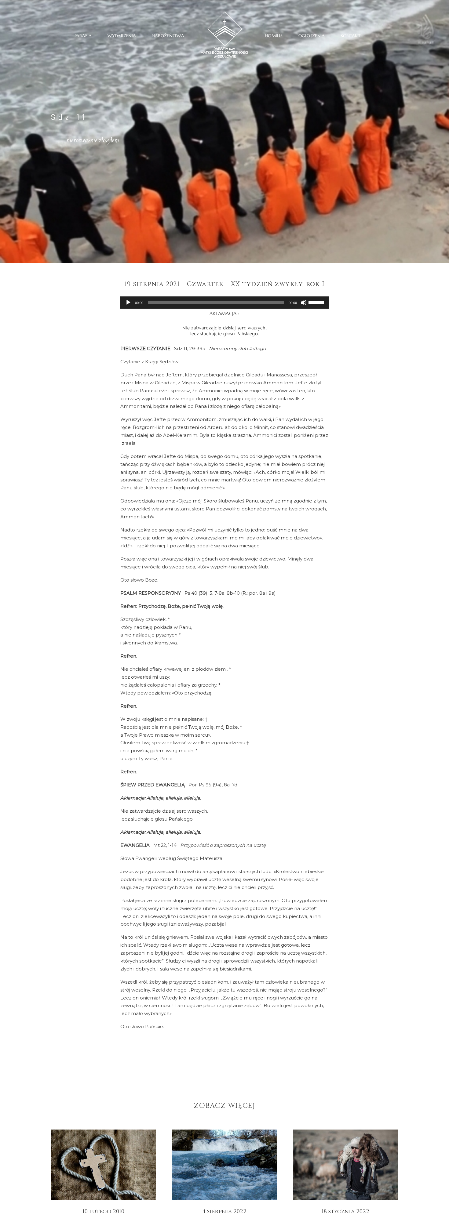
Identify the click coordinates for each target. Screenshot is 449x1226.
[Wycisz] (304, 302)
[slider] (317, 301)
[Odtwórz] (128, 302)
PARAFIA (83, 35)
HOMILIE (274, 35)
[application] (224, 302)
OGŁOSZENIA (311, 35)
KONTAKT (350, 35)
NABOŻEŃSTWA (168, 35)
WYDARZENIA (122, 35)
